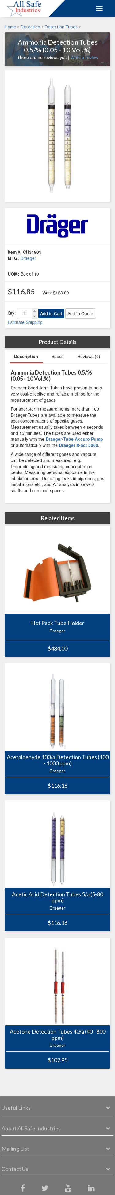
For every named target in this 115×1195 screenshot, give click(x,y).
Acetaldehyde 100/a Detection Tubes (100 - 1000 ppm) (58, 760)
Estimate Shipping (25, 322)
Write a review (84, 57)
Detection (30, 26)
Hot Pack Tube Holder (57, 623)
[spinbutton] (24, 313)
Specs (57, 356)
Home (10, 26)
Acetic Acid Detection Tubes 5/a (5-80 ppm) (57, 897)
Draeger (28, 258)
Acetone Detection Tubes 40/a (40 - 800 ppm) (57, 1035)
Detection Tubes (61, 26)
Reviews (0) (88, 356)
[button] (34, 310)
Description (26, 356)
